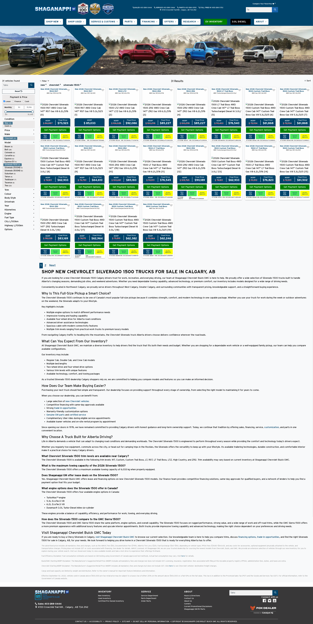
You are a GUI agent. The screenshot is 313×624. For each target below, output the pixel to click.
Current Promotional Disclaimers (198, 606)
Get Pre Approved (65, 136)
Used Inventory (104, 598)
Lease (8, 101)
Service (146, 592)
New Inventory (104, 596)
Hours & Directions (192, 596)
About (188, 592)
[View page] (83, 9)
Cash (27, 101)
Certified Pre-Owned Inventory (111, 601)
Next (52, 265)
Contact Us (189, 598)
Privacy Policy (112, 621)
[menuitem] (19, 123)
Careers (187, 604)
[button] (54, 22)
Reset (17, 91)
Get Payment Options (55, 130)
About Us (188, 601)
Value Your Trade (45, 136)
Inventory (105, 592)
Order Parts (146, 601)
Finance (18, 101)
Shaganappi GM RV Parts (194, 609)
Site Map (126, 621)
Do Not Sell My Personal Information (151, 621)
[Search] (275, 9)
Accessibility (96, 621)
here (183, 556)
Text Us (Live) (55, 136)
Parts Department (148, 598)
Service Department (149, 596)
